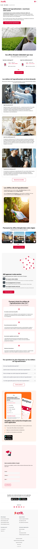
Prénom (6, 475)
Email (6, 471)
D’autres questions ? (19, 384)
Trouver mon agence (8, 291)
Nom (6, 479)
